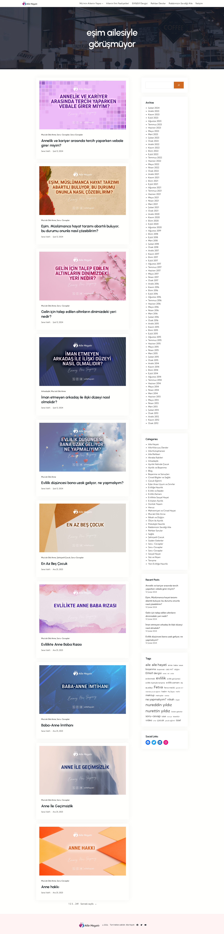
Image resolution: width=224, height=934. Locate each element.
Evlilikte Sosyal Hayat (158, 497)
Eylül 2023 (153, 117)
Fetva (158, 687)
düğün (177, 669)
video (149, 720)
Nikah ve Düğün (156, 517)
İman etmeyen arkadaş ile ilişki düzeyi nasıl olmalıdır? (75, 399)
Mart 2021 (153, 204)
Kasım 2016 (153, 287)
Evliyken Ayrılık (155, 500)
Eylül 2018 (153, 237)
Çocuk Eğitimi (155, 480)
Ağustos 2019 (154, 230)
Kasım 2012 (153, 419)
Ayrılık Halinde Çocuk (158, 464)
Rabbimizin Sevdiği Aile (159, 527)
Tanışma (152, 560)
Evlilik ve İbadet (155, 490)
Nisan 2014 (153, 390)
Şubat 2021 (153, 207)
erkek (164, 673)
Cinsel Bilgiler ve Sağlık (159, 477)
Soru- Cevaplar (63, 134)
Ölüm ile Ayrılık (155, 520)
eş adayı (149, 687)
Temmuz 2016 (155, 300)
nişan (178, 700)
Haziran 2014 (154, 383)
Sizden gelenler (177, 712)
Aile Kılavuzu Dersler (158, 447)
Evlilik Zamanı (155, 494)
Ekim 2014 (153, 370)
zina (154, 721)
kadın (164, 691)
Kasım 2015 (153, 327)
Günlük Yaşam (155, 504)
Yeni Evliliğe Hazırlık (158, 563)
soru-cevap (153, 716)
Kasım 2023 (153, 114)
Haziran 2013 (154, 396)
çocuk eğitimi (170, 721)
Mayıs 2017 (153, 273)
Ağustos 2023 (154, 121)
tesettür (176, 716)
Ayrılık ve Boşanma (157, 467)
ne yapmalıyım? (156, 699)
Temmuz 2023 (155, 124)
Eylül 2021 (153, 184)
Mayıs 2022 (153, 164)
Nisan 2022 (153, 167)
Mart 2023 (153, 134)
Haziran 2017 (154, 270)
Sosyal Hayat (154, 553)
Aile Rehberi (154, 454)
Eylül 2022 (153, 154)
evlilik (161, 678)
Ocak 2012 (153, 423)
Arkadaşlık (45, 391)
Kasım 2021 (153, 177)
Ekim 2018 (153, 234)
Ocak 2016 (153, 320)
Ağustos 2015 (154, 337)
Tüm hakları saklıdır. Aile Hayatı (122, 925)
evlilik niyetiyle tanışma (155, 683)
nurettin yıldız (158, 710)
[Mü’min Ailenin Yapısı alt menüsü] (102, 3)
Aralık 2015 (153, 323)
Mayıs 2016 (153, 307)
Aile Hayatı (153, 444)
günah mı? (179, 688)
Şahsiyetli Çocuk (63, 557)
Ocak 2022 (153, 171)
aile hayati (159, 665)
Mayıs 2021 (153, 197)
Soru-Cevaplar (76, 134)
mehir (178, 692)
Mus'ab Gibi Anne (156, 514)
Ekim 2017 (153, 257)
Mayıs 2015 (153, 346)
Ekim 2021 (153, 181)
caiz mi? (169, 669)
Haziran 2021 (154, 194)
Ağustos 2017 (154, 263)
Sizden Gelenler (155, 540)
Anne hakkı (50, 887)
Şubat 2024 (153, 108)
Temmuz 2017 (154, 267)
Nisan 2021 (153, 200)
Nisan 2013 (153, 403)
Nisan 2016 (153, 310)
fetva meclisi (169, 687)
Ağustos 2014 (154, 376)
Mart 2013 (153, 406)
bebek (181, 665)
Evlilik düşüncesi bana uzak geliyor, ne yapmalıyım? (82, 482)
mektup (150, 695)
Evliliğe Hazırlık (155, 487)
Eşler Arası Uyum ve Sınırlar (161, 484)
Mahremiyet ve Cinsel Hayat (162, 510)
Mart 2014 (153, 393)
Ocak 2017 (153, 280)
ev (168, 673)
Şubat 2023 (153, 137)
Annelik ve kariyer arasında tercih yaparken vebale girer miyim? (82, 142)
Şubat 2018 (153, 244)
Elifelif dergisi (154, 673)
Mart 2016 (153, 313)
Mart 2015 (153, 353)
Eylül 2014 (153, 373)
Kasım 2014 (153, 366)
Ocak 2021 (153, 210)
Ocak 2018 (153, 247)
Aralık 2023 (153, 111)
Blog (150, 470)
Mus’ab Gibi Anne (48, 134)
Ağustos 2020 (155, 227)
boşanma (151, 669)
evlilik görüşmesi (173, 679)
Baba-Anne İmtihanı (57, 725)
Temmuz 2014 (155, 380)
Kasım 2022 (154, 147)
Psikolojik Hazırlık (156, 524)
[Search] (179, 85)
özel (178, 720)
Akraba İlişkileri (155, 457)
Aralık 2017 (153, 250)
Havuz (151, 507)
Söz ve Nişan (154, 557)
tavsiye (169, 716)
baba (176, 665)
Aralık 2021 (153, 174)
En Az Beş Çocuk (54, 563)
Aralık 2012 (153, 416)
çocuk (160, 720)
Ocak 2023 (153, 141)
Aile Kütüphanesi (156, 451)
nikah (170, 699)
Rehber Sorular (155, 530)
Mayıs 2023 (153, 131)
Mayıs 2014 (153, 386)
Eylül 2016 (153, 293)
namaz (167, 695)
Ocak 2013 (153, 413)
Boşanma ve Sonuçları (158, 474)
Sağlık (151, 534)
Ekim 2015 (153, 330)
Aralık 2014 (153, 363)
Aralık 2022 (153, 144)
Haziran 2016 (154, 303)
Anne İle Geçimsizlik (57, 806)
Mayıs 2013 (153, 400)
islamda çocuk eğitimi (153, 692)
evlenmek (150, 678)
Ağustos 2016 (154, 297)
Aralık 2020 (153, 214)
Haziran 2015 (154, 343)
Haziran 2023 (154, 127)
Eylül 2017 (153, 260)
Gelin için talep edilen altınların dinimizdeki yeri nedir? (78, 313)
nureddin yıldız (159, 704)
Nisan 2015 (153, 350)
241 (77, 903)
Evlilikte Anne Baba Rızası (61, 644)
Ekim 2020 (153, 220)
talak (164, 716)
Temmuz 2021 (155, 190)
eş (182, 682)
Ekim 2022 (153, 151)
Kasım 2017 (153, 254)
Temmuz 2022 (155, 157)
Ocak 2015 (153, 360)
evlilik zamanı (173, 682)
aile (148, 665)
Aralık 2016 (153, 283)
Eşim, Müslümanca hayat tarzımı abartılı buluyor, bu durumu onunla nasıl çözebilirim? (80, 228)
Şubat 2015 (153, 356)
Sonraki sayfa (88, 903)
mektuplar (159, 695)
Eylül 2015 (153, 333)
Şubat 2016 (153, 317)
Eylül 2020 (153, 224)
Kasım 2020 (154, 217)
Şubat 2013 (153, 410)
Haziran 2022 (154, 161)
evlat (172, 673)
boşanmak (161, 669)
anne (170, 665)
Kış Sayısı (171, 692)
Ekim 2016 (153, 290)
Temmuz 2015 (155, 340)
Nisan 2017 (153, 277)
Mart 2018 (153, 240)
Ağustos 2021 (154, 187)
